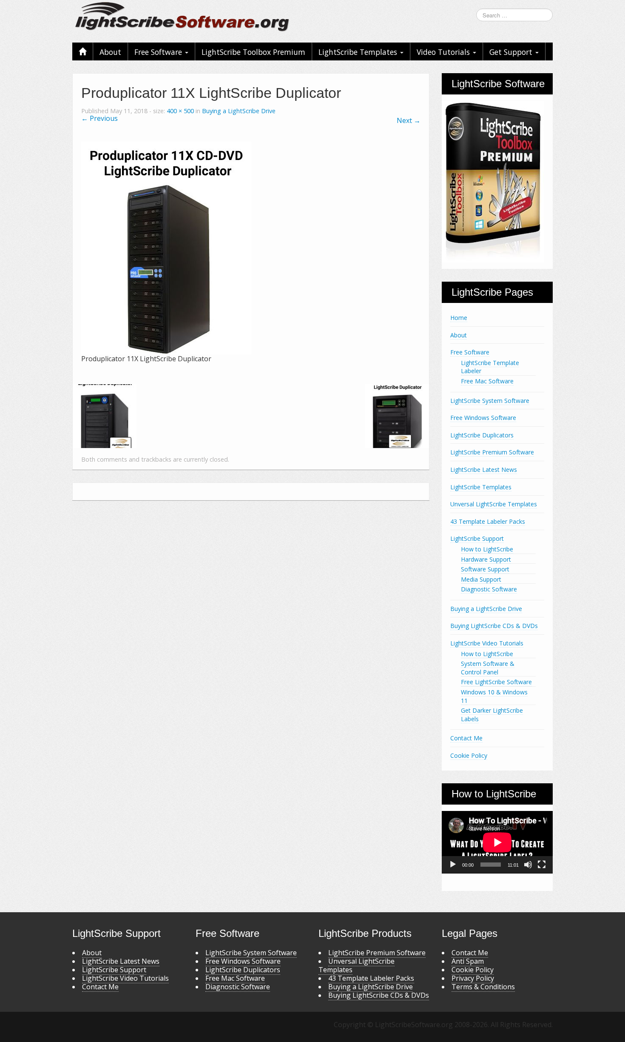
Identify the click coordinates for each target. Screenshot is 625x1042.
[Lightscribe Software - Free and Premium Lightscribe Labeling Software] (182, 16)
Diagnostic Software (489, 589)
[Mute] (528, 864)
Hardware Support (486, 559)
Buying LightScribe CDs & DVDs (494, 626)
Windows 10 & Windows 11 (494, 696)
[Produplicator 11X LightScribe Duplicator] (166, 247)
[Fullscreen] (541, 864)
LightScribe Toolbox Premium (253, 52)
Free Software (159, 52)
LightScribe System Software (489, 401)
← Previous (99, 118)
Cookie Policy (468, 755)
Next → (408, 120)
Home (458, 318)
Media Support (481, 579)
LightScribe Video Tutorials (486, 643)
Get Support (511, 52)
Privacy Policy (473, 978)
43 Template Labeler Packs (487, 521)
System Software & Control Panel (487, 667)
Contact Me (466, 738)
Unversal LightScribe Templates (493, 504)
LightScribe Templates (358, 52)
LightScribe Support (477, 538)
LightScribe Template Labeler (490, 367)
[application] (497, 842)
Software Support (485, 569)
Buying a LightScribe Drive (239, 111)
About (110, 52)
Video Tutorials (444, 52)
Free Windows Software (483, 418)
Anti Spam (468, 961)
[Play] (453, 864)
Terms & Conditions (483, 986)
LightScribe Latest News (483, 469)
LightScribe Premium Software (492, 452)
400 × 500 (180, 111)
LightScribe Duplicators (482, 435)
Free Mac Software (487, 381)
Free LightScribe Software (496, 682)
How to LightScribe (487, 549)
